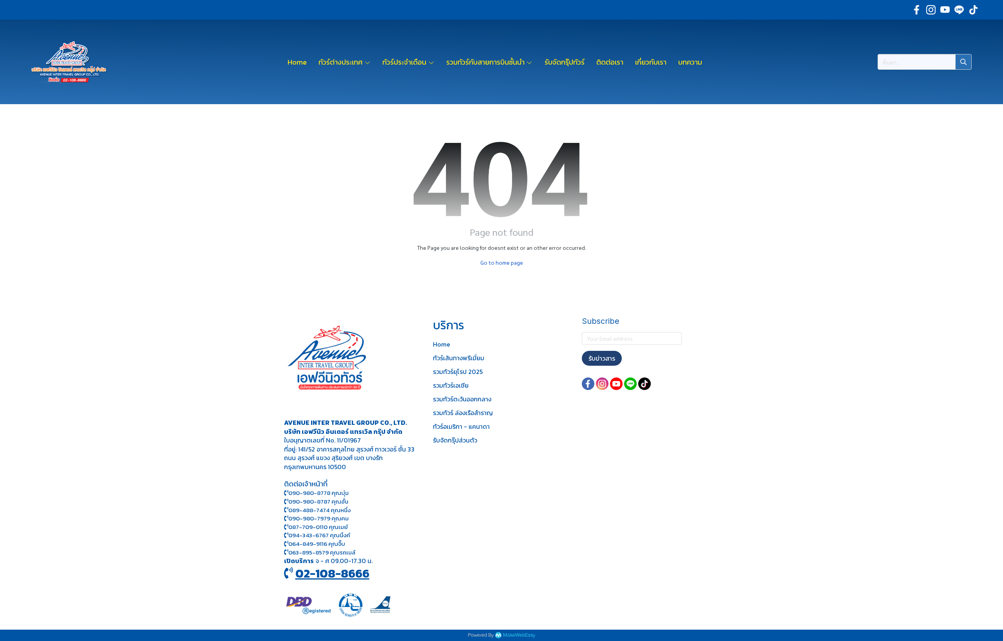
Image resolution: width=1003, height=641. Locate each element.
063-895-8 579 (308, 552)
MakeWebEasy (519, 635)
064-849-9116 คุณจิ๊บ (316, 543)
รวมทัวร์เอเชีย (451, 385)
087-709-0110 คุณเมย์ (318, 526)
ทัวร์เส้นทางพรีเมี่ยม (458, 358)
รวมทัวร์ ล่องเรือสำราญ (463, 412)
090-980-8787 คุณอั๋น (318, 501)
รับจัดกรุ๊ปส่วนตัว (455, 440)
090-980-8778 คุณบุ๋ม (318, 492)
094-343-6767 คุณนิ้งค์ (319, 535)
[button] (925, 62)
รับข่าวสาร (601, 358)
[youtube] (945, 10)
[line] (959, 10)
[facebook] (917, 10)
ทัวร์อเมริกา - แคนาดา (461, 426)
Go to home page (501, 262)
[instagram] (931, 10)
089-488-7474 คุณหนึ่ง (319, 510)
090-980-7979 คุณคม (318, 518)
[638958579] (286, 552)
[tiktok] (973, 10)
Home (441, 344)
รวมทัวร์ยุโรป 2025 (458, 371)
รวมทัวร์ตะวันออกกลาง (462, 399)
